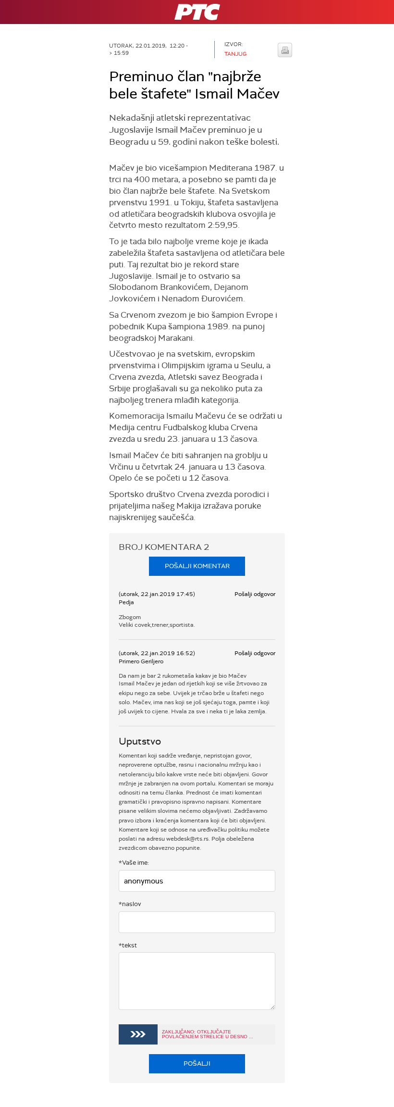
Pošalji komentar (197, 566)
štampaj (285, 50)
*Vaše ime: (134, 862)
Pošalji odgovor (254, 594)
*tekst (128, 945)
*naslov (130, 904)
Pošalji (197, 1063)
